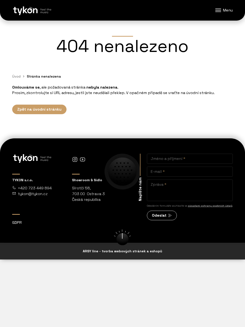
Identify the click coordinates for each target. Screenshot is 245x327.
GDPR (17, 222)
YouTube (82, 159)
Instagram (75, 159)
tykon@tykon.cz (33, 193)
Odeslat (159, 215)
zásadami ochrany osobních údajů (210, 205)
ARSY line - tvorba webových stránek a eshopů (122, 251)
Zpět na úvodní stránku (39, 109)
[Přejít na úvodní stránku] (31, 10)
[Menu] (218, 10)
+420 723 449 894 (35, 188)
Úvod (16, 76)
